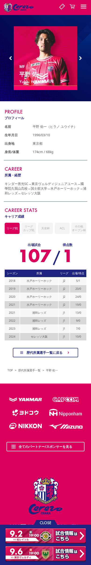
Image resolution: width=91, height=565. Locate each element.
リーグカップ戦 (28, 228)
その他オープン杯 (79, 228)
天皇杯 (45, 228)
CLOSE (45, 522)
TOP (10, 370)
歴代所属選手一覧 (29, 370)
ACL (62, 228)
